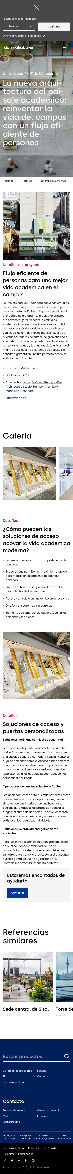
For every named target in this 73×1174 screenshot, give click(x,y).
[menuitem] (18, 47)
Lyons (26, 382)
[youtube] (19, 1160)
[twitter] (12, 1160)
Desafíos (8, 181)
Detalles (27, 181)
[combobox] (19, 27)
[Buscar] (66, 1056)
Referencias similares (53, 181)
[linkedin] (26, 1160)
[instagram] (33, 1160)
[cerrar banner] (36, 7)
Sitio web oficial (16, 398)
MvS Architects (42, 382)
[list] (36, 474)
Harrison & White (44, 386)
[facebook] (5, 1160)
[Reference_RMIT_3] (29, 473)
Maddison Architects (19, 391)
